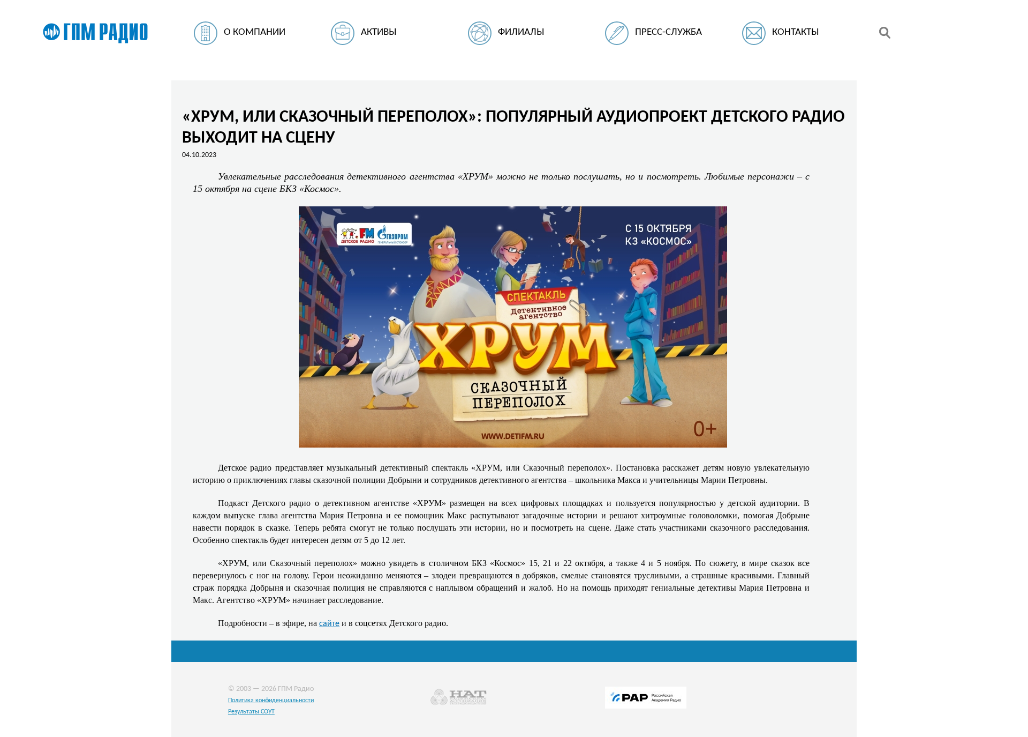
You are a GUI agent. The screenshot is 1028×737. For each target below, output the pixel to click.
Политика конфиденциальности (271, 700)
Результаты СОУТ (251, 712)
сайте (329, 624)
